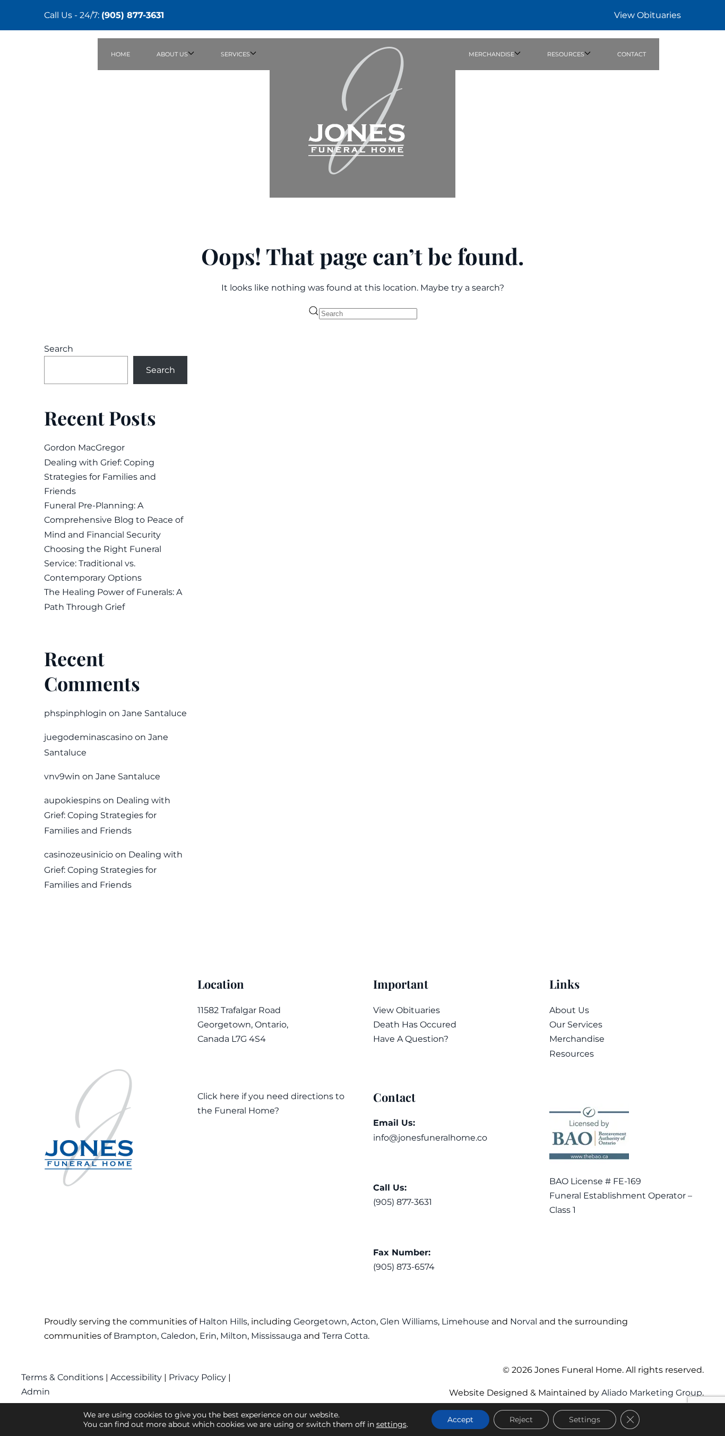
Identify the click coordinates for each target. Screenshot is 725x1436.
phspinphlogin (75, 713)
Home (120, 54)
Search (58, 349)
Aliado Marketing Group (651, 1393)
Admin (36, 1392)
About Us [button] (172, 54)
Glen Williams (409, 1321)
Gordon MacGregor (84, 448)
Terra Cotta (345, 1336)
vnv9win (62, 776)
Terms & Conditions (63, 1377)
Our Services (575, 1024)
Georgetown (320, 1321)
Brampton (135, 1336)
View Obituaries (647, 15)
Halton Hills (223, 1321)
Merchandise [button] (491, 54)
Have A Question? (410, 1039)
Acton (363, 1321)
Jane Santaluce (154, 713)
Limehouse (465, 1321)
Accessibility (136, 1377)
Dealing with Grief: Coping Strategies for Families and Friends (100, 476)
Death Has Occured (414, 1024)
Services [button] (235, 54)
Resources (571, 1054)
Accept (460, 1419)
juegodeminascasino (88, 737)
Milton (233, 1336)
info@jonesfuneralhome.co (430, 1138)
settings (391, 1424)
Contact (631, 54)
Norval (523, 1321)
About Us (569, 1010)
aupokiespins (72, 800)
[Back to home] (362, 118)
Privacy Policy (197, 1377)
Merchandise (577, 1039)
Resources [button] (565, 54)
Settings (584, 1419)
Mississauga (276, 1336)
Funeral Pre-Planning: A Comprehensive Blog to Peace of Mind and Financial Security (113, 519)
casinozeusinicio (78, 854)
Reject (521, 1419)
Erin (208, 1336)
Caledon (178, 1336)
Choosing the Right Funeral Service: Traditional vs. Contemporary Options (102, 563)
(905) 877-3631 (132, 15)
